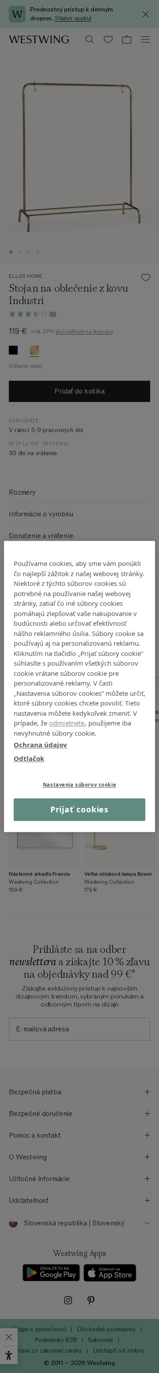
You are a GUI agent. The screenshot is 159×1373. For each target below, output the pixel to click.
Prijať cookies (79, 809)
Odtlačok (29, 758)
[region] (79, 686)
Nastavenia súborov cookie (79, 784)
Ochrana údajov (40, 744)
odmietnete (67, 722)
